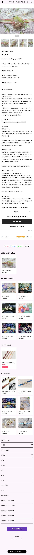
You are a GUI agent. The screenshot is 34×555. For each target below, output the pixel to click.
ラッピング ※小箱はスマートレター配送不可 (15, 208)
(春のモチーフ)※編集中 (7, 500)
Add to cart (17, 221)
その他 (3, 490)
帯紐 (2, 460)
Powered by (15, 539)
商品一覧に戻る (17, 529)
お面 (2, 480)
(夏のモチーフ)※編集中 (7, 510)
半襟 (2, 475)
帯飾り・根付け (5, 450)
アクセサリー (4, 485)
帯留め (3, 445)
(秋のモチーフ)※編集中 (7, 516)
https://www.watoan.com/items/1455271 (14, 122)
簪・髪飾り (4, 455)
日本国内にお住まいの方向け (17, 226)
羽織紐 (3, 465)
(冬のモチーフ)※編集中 (7, 521)
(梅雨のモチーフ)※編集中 (8, 505)
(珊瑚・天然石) (5, 495)
